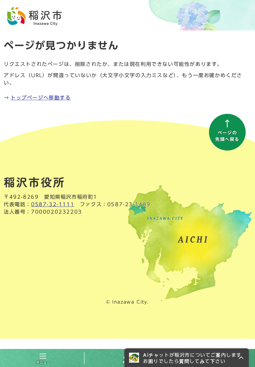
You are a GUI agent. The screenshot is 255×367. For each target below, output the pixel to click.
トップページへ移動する (41, 97)
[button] (186, 357)
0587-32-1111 (52, 204)
